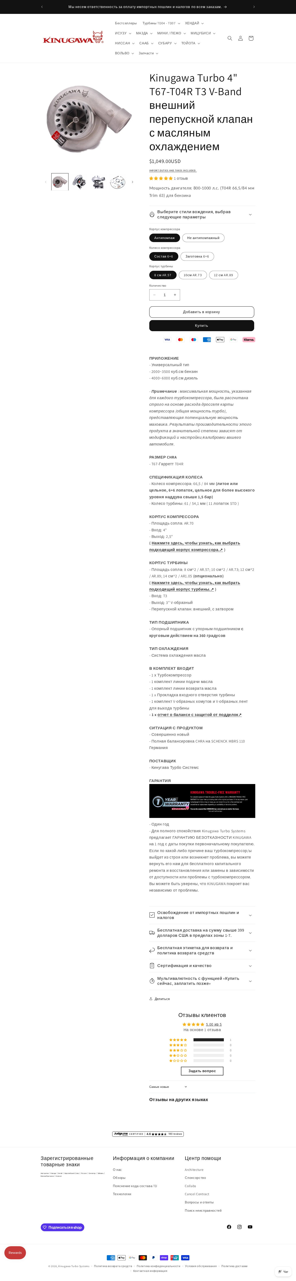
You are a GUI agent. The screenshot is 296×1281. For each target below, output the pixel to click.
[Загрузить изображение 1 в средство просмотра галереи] (60, 181)
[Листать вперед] (132, 182)
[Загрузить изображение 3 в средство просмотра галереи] (98, 181)
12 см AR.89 (223, 274)
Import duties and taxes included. (173, 170)
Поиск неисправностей (203, 1210)
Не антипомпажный (203, 238)
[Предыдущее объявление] (42, 7)
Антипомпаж (164, 238)
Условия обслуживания (201, 1266)
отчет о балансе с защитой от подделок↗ (200, 714)
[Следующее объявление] (254, 7)
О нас (117, 1169)
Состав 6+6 (163, 256)
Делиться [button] (162, 999)
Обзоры (119, 1177)
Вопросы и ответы (199, 1202)
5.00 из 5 (214, 1024)
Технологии (122, 1194)
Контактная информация (150, 1271)
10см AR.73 (193, 274)
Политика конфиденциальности (159, 1266)
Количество (157, 285)
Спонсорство (195, 1177)
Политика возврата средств (113, 1266)
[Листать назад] (45, 182)
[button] (161, 23)
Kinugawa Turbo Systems (73, 1266)
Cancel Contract (197, 1194)
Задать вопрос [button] (202, 1071)
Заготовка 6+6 (197, 256)
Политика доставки (234, 1266)
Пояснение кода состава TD (135, 1186)
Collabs (190, 1186)
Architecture (194, 1169)
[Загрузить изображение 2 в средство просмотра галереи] (79, 181)
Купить (201, 325)
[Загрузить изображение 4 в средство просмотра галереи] (117, 181)
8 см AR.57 (163, 274)
